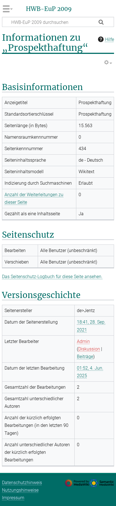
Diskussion (89, 349)
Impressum (13, 497)
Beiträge (85, 356)
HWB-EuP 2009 (49, 9)
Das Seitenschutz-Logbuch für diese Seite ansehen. (52, 276)
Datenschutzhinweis (22, 482)
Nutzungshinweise (20, 490)
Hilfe (109, 39)
